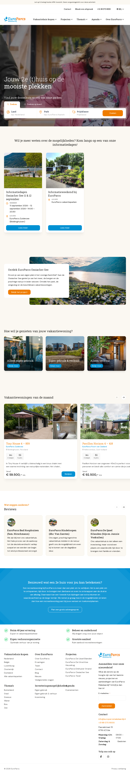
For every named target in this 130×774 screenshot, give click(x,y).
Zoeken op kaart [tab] (34, 104)
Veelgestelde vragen (44, 679)
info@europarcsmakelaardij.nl (112, 719)
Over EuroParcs (42, 658)
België (6, 662)
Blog (37, 672)
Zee (5, 707)
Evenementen (72, 690)
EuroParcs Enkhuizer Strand (78, 668)
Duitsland (8, 672)
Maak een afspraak (84, 9)
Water (7, 700)
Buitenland (9, 690)
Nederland (9, 658)
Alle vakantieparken (13, 676)
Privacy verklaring (119, 769)
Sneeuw (7, 697)
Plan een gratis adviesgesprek (65, 609)
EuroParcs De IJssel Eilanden (79, 658)
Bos (5, 704)
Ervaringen (40, 662)
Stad (6, 693)
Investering (40, 697)
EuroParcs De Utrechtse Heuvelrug (77, 663)
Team (37, 665)
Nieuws (38, 676)
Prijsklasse (82, 111)
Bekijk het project (19, 292)
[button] (117, 397)
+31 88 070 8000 (104, 9)
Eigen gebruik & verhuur (46, 693)
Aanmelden (107, 706)
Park (46, 111)
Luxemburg (9, 665)
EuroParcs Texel (73, 675)
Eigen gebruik (41, 690)
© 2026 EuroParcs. (12, 769)
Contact (67, 9)
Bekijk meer (13, 366)
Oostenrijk (9, 669)
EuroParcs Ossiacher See (77, 672)
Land (13, 111)
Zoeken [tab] (13, 104)
